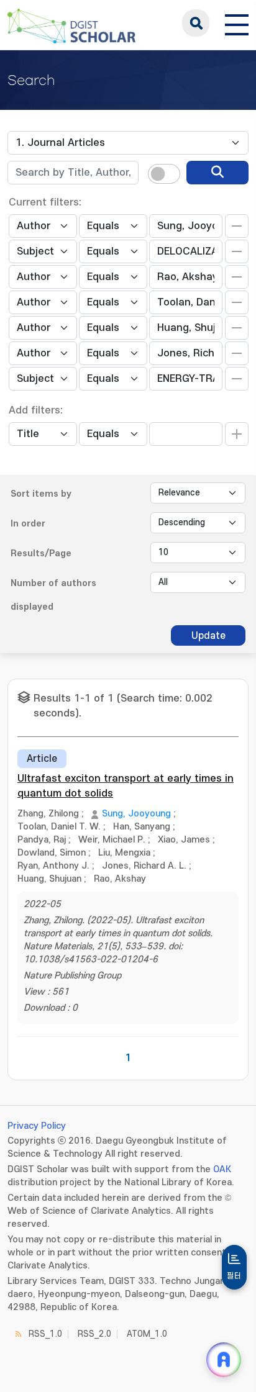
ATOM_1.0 (147, 1334)
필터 (234, 1276)
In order (28, 523)
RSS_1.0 (45, 1334)
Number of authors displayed (53, 595)
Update (208, 635)
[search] (217, 172)
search (195, 23)
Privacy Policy (36, 1126)
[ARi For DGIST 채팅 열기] (223, 1359)
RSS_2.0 (94, 1334)
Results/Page (41, 553)
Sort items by (41, 494)
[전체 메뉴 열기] (237, 23)
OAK (222, 1169)
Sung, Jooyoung (136, 813)
